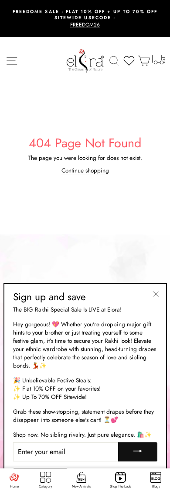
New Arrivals (81, 486)
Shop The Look (120, 486)
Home (14, 486)
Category (45, 486)
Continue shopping (85, 170)
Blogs (156, 486)
